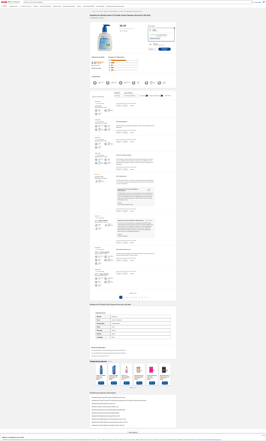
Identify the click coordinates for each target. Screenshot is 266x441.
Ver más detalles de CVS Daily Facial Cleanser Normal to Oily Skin (108, 353)
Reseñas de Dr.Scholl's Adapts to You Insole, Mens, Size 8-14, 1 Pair (109, 419)
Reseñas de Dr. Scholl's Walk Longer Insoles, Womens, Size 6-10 (108, 425)
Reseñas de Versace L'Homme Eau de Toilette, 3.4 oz (105, 406)
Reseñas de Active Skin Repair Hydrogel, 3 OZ (103, 403)
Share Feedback (133, 432)
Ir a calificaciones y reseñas (97, 18)
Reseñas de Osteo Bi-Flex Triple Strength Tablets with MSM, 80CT (109, 409)
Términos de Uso (217, 439)
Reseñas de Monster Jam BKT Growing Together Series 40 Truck (108, 397)
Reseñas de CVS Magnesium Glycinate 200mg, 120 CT (106, 416)
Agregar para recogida (164, 49)
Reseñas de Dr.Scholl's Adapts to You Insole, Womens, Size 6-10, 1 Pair (109, 422)
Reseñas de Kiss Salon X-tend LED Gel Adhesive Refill (105, 412)
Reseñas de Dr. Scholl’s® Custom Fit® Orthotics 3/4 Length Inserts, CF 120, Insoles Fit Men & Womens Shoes (119, 400)
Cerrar (263, 435)
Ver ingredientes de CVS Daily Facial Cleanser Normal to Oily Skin (108, 350)
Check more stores (155, 38)
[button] (146, 95)
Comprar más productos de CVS (99, 356)
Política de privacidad (208, 439)
